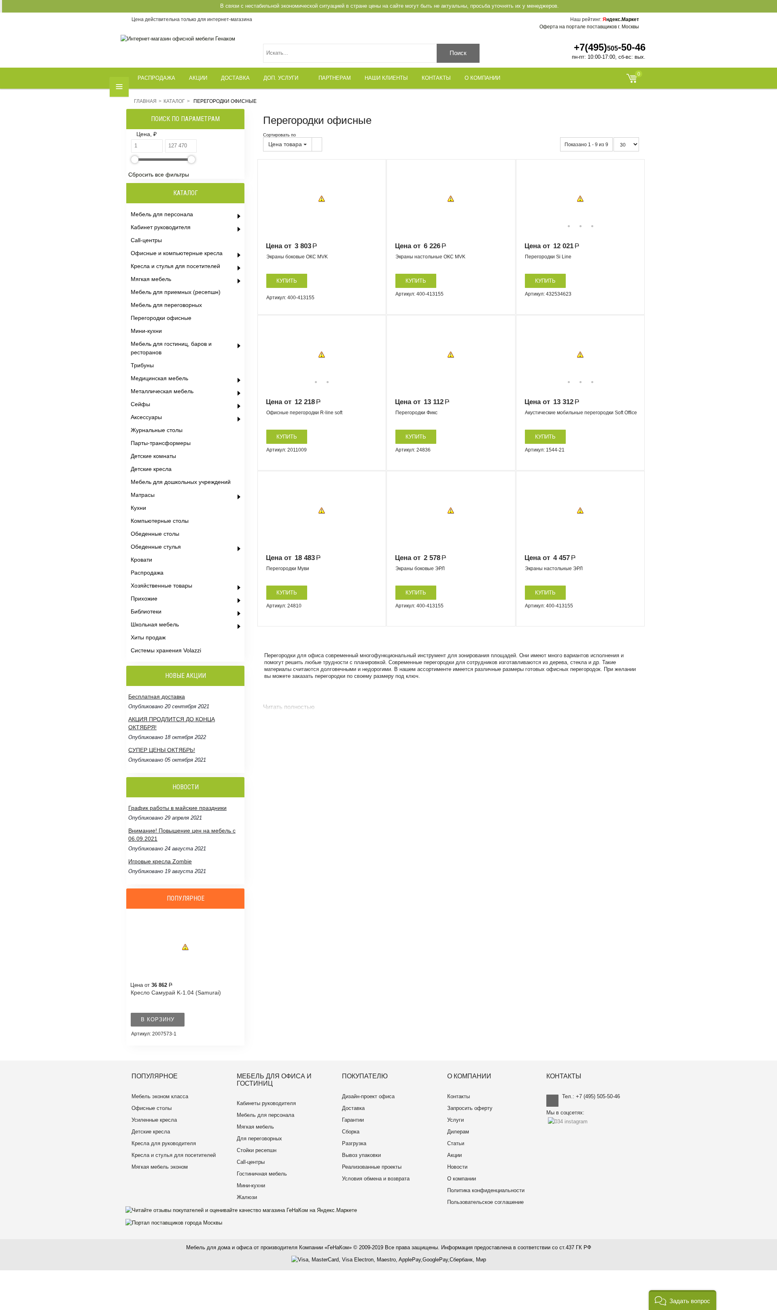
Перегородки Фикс (416, 412)
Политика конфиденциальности (485, 1190)
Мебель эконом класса (160, 1096)
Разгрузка (354, 1143)
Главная (145, 101)
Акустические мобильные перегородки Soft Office (581, 412)
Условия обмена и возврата (376, 1179)
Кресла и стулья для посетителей (174, 1155)
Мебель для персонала (265, 1115)
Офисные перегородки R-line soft (304, 412)
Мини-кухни (251, 1185)
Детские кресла (151, 1132)
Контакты (458, 1096)
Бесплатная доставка (156, 696)
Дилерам (458, 1132)
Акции (454, 1155)
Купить (286, 281)
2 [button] (580, 226)
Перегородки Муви (287, 568)
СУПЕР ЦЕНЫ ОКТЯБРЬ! (161, 750)
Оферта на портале (589, 27)
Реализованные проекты (371, 1167)
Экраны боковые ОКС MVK (297, 257)
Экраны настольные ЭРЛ (554, 568)
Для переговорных (259, 1138)
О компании (461, 1179)
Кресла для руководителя (164, 1143)
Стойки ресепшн (256, 1150)
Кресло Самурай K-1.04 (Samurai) (176, 992)
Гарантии (353, 1120)
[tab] (186, 134)
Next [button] (632, 198)
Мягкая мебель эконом (160, 1167)
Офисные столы (152, 1108)
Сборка (350, 1132)
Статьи (455, 1143)
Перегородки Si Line (548, 257)
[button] (682, 1300)
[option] (321, 199)
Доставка (353, 1108)
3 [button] (592, 226)
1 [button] (569, 226)
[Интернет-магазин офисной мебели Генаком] (178, 39)
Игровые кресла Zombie (160, 861)
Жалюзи (247, 1197)
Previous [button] (528, 198)
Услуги (455, 1120)
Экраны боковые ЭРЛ (420, 568)
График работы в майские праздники (177, 808)
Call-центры (251, 1162)
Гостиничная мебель (262, 1174)
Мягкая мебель (255, 1127)
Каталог (174, 101)
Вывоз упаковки (361, 1155)
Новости (457, 1167)
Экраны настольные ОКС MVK (430, 257)
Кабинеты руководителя (266, 1103)
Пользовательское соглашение (485, 1202)
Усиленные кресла (154, 1120)
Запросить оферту (470, 1108)
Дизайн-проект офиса (368, 1096)
